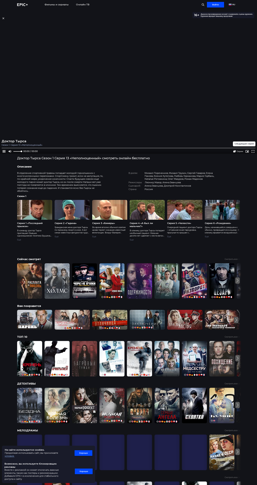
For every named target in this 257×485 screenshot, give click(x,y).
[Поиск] (203, 4)
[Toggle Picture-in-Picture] (247, 151)
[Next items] (236, 212)
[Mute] (9, 151)
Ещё (19, 240)
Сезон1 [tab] (21, 196)
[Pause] (4, 151)
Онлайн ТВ (82, 4)
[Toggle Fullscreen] (253, 151)
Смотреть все (231, 259)
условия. (9, 456)
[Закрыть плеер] (3, 18)
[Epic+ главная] (22, 4)
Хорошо (83, 453)
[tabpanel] (128, 222)
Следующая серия (244, 144)
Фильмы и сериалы (57, 4)
